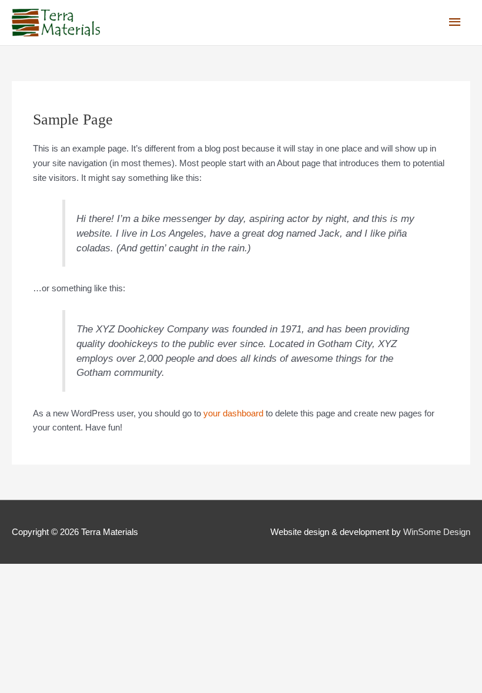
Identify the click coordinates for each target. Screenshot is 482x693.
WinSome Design (436, 532)
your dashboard (233, 413)
